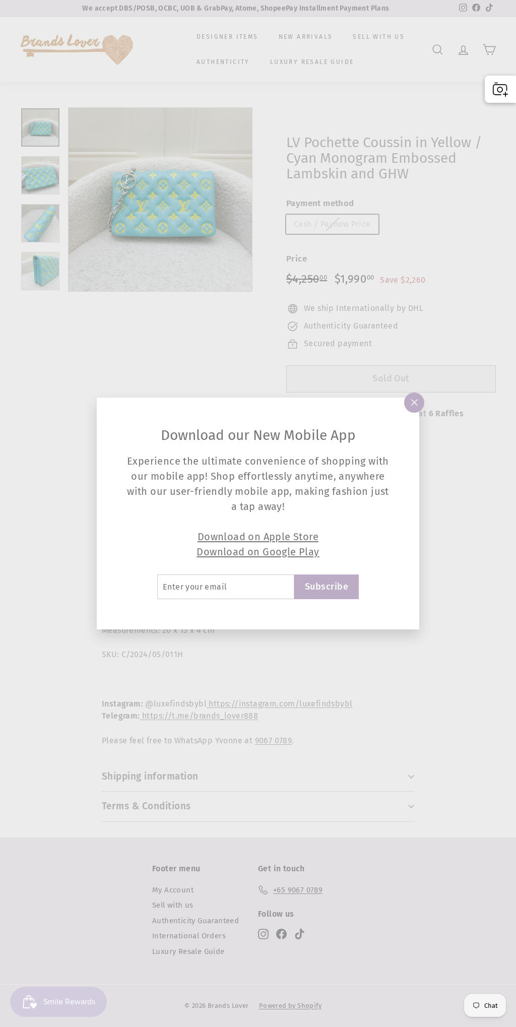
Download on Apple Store (258, 537)
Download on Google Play (258, 552)
